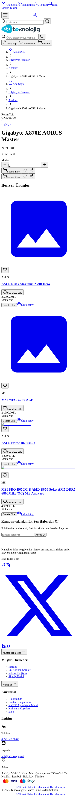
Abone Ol (40, 534)
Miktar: (5, 160)
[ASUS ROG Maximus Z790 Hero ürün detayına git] (38, 229)
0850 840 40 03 (10, 739)
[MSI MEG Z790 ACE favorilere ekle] (4, 385)
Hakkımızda (15, 698)
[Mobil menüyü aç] (5, 15)
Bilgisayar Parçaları (19, 59)
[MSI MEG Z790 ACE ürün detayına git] (38, 345)
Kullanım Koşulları (19, 708)
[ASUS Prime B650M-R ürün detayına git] (38, 424)
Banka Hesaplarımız (19, 702)
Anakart (12, 67)
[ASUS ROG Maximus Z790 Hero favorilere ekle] (4, 270)
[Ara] (47, 21)
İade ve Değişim (17, 673)
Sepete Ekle (13, 171)
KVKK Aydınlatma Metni (23, 705)
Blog (11, 711)
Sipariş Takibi (9, 7)
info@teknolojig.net (12, 756)
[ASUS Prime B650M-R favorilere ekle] (4, 429)
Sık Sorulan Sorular (19, 669)
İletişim (12, 666)
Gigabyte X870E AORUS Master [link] (27, 76)
